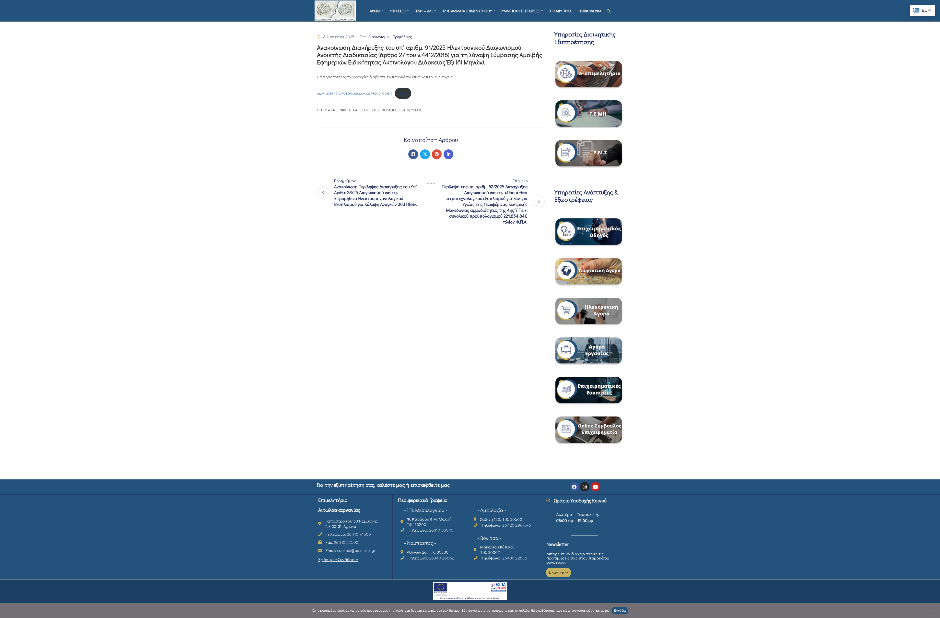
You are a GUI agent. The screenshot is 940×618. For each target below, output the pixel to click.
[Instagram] (584, 486)
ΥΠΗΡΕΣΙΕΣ (398, 10)
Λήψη (403, 93)
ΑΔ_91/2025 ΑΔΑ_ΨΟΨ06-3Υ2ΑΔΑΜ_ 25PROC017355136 (354, 93)
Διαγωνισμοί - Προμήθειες (390, 36)
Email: (351, 550)
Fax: (342, 542)
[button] (609, 10)
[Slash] (431, 184)
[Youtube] (595, 486)
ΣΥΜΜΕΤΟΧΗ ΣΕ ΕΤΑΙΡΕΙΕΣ (520, 10)
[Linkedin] (448, 154)
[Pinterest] (437, 154)
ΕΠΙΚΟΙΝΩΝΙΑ (590, 10)
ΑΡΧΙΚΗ (375, 10)
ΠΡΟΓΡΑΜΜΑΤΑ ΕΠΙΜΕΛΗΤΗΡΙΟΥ (467, 10)
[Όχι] (933, 610)
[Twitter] (425, 154)
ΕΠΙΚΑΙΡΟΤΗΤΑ (560, 10)
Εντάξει (620, 610)
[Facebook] (413, 154)
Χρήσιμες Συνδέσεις (338, 559)
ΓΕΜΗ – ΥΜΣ (424, 10)
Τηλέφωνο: (348, 534)
